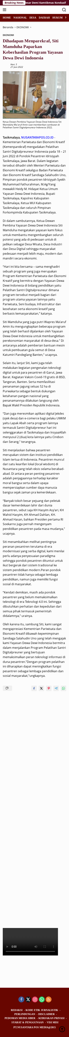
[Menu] (5, 10)
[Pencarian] (64, 10)
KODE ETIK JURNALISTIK (42, 1010)
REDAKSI (16, 1010)
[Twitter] (28, 1000)
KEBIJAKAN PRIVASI (51, 1018)
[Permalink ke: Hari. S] (6, 65)
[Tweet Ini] (41, 688)
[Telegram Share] (56, 688)
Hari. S (13, 64)
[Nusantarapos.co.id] (27, 10)
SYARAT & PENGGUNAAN (27, 1022)
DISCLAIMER (46, 1014)
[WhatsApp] (42, 1000)
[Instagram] (35, 1000)
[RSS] (49, 1000)
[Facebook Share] (34, 688)
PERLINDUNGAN (24, 1014)
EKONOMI (8, 35)
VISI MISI (52, 1022)
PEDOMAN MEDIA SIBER (20, 1018)
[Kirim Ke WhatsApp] (63, 688)
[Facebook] (21, 1000)
